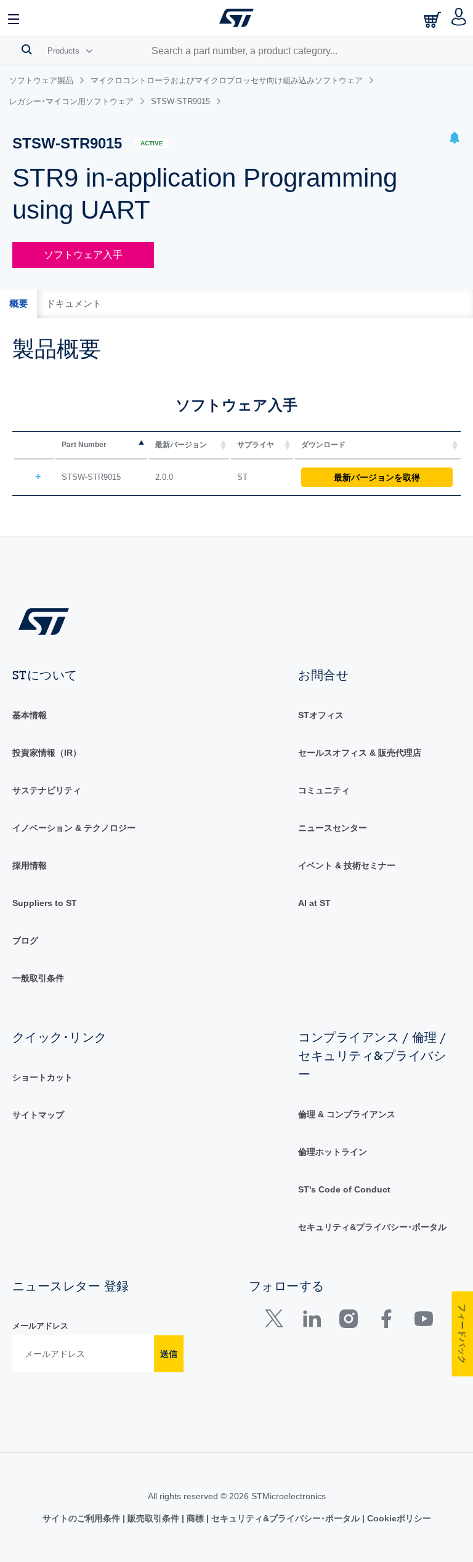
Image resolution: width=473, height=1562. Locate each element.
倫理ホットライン (332, 1152)
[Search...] (26, 49)
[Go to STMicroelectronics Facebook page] (386, 1321)
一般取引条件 (38, 978)
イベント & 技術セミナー (346, 865)
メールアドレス (40, 1325)
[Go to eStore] (433, 19)
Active (151, 143)
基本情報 (29, 715)
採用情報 (29, 865)
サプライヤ (255, 444)
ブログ (25, 940)
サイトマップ (38, 1115)
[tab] (18, 303)
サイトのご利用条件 (82, 1518)
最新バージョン (181, 444)
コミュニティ (324, 790)
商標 (195, 1518)
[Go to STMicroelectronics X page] (277, 1321)
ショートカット (42, 1077)
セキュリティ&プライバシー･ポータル (372, 1227)
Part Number (84, 444)
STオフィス (321, 715)
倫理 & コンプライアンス (346, 1114)
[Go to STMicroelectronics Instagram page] (348, 1321)
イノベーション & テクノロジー (73, 828)
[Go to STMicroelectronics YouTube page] (423, 1321)
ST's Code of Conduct (344, 1189)
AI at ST (314, 903)
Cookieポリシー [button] (398, 1518)
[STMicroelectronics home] (236, 18)
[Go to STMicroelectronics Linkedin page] (311, 1321)
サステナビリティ (46, 790)
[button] (14, 18)
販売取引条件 (153, 1518)
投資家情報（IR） (46, 753)
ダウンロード (323, 444)
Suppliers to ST (44, 903)
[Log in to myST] (459, 18)
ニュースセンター (332, 828)
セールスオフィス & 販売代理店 (359, 753)
